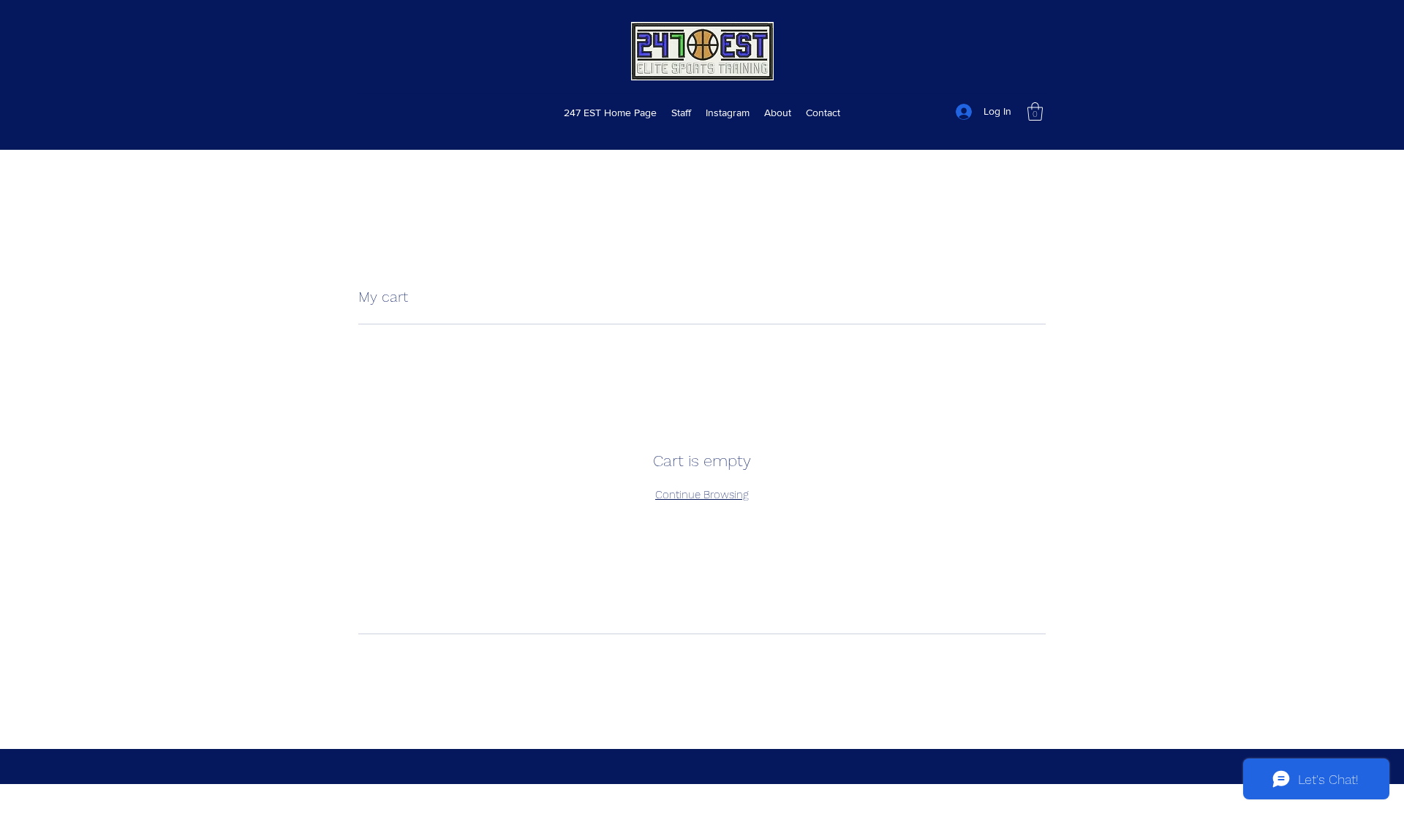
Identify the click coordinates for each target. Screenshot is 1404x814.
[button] (1035, 111)
